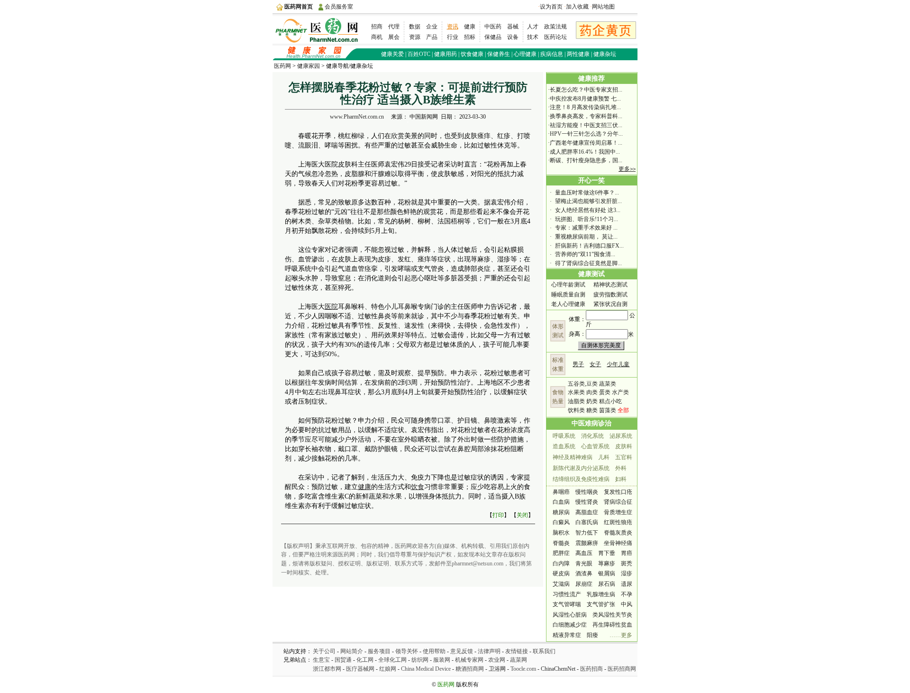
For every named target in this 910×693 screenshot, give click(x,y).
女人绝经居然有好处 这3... (587, 210)
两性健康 (578, 54)
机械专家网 (469, 659)
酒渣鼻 (583, 573)
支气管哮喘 (567, 604)
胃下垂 (606, 553)
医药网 (282, 66)
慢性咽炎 (586, 492)
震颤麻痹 (586, 543)
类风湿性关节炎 (612, 614)
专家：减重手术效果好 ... (586, 227)
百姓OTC (419, 54)
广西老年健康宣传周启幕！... (586, 142)
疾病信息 (551, 54)
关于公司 (324, 651)
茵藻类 (607, 410)
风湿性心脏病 (570, 614)
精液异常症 (567, 635)
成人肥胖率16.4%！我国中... (585, 151)
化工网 (364, 659)
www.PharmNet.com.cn (357, 116)
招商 (376, 26)
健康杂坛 (604, 54)
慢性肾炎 (586, 502)
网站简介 (351, 651)
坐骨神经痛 (618, 543)
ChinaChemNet (558, 668)
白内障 (561, 563)
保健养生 (498, 54)
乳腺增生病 (601, 594)
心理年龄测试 (568, 284)
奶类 (592, 401)
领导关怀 (406, 651)
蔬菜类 (607, 383)
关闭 (522, 515)
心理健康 (525, 54)
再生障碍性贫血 (612, 624)
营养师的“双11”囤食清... (585, 254)
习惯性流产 (567, 594)
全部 (623, 410)
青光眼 (583, 563)
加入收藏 (577, 6)
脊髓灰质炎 (618, 532)
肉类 (592, 392)
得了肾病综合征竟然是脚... (588, 263)
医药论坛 (555, 37)
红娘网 (387, 668)
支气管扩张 (601, 604)
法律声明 (489, 651)
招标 (469, 37)
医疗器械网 (360, 668)
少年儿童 (618, 364)
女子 (595, 364)
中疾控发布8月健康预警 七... (585, 98)
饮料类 (576, 410)
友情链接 (516, 651)
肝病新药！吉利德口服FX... (589, 245)
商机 (376, 37)
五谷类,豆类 (583, 383)
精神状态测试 (610, 284)
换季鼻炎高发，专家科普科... (586, 116)
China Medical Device (426, 668)
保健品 (492, 37)
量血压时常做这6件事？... (587, 192)
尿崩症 (583, 584)
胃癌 (626, 553)
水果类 (576, 392)
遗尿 (626, 584)
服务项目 (379, 651)
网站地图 (603, 6)
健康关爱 (392, 54)
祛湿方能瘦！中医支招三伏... (586, 125)
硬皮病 (561, 573)
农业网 (496, 659)
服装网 (441, 659)
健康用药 (445, 54)
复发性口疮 (618, 492)
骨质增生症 (618, 512)
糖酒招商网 (469, 668)
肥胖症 (561, 553)
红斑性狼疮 (618, 522)
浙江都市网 (327, 668)
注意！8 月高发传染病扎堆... (585, 107)
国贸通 (343, 659)
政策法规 (555, 26)
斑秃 (626, 563)
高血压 (583, 553)
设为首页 (551, 6)
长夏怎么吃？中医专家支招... (586, 89)
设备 (513, 37)
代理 (394, 26)
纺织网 (419, 659)
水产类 (620, 392)
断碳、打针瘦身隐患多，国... (586, 160)
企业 (431, 26)
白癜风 (561, 522)
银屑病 (606, 573)
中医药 (492, 26)
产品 (431, 37)
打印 (498, 515)
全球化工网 (392, 659)
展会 (394, 37)
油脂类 (576, 401)
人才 (532, 26)
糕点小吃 (610, 401)
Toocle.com (523, 668)
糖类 (592, 410)
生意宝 (321, 659)
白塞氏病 (586, 522)
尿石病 (606, 584)
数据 (414, 26)
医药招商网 (622, 668)
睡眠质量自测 (568, 294)
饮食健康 (472, 54)
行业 (452, 37)
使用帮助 (434, 651)
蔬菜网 (518, 659)
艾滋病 (561, 584)
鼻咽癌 (561, 492)
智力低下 (586, 532)
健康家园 (308, 66)
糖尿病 (561, 512)
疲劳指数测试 (610, 294)
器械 (513, 26)
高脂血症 (586, 512)
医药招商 (591, 668)
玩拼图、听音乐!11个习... (586, 219)
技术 (532, 37)
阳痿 (592, 635)
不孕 (626, 594)
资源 (414, 37)
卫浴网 (497, 668)
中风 (626, 604)
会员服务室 (339, 6)
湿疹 (626, 573)
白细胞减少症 (570, 624)
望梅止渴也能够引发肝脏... (588, 201)
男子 (578, 364)
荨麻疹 (606, 563)
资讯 (452, 26)
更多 (627, 169)
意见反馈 (461, 651)
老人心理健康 (568, 304)
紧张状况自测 (610, 304)
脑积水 (561, 532)
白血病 (561, 502)
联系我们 (544, 651)
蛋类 (604, 392)
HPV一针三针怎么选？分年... (586, 133)
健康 (469, 26)
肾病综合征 (618, 502)
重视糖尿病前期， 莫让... (586, 236)
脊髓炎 (561, 543)
